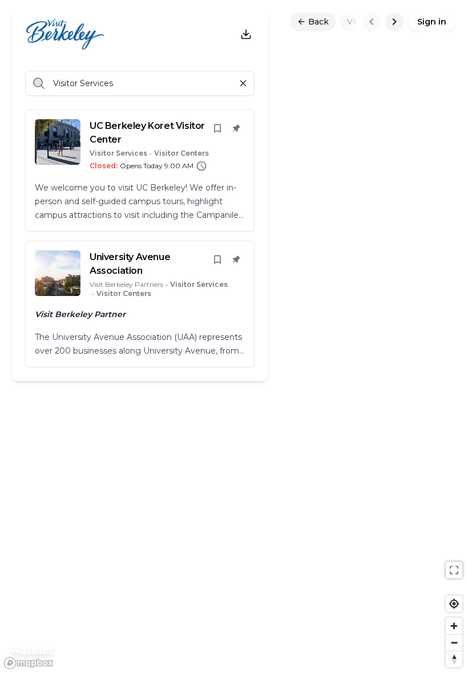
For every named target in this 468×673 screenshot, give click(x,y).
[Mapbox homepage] (28, 663)
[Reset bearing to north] (454, 659)
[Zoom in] (454, 626)
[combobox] (54, 83)
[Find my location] (454, 603)
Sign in (431, 22)
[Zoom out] (454, 642)
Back (318, 22)
